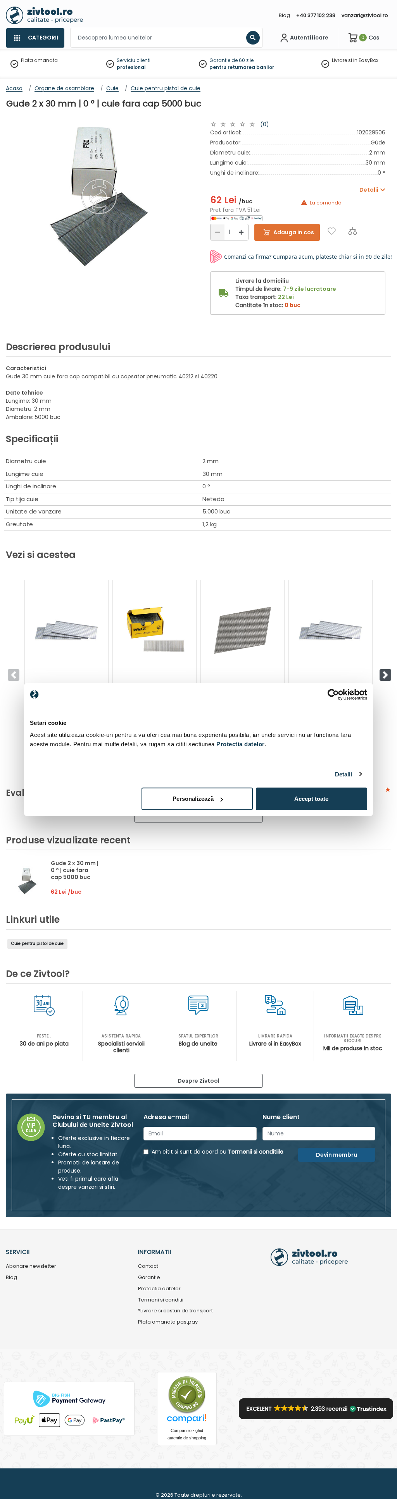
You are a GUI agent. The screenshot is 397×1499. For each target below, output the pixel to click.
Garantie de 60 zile (231, 60)
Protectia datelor (159, 1289)
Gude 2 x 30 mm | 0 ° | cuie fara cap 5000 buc (74, 870)
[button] (385, 675)
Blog (284, 15)
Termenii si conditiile (255, 1152)
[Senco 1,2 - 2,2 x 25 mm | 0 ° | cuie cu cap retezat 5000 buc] (330, 630)
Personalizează (193, 798)
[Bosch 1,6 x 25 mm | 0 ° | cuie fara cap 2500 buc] (242, 630)
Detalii (343, 774)
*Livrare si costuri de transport (175, 1311)
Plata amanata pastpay (168, 1322)
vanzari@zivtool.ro (365, 15)
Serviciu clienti (133, 60)
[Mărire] (241, 232)
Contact (148, 1266)
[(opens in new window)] (236, 218)
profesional (131, 67)
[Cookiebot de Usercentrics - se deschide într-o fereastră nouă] (333, 694)
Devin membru (336, 1155)
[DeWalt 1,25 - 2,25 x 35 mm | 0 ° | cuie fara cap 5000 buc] (154, 630)
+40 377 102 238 (315, 15)
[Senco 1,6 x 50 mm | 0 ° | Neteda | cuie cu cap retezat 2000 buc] (66, 630)
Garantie (149, 1277)
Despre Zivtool (198, 1081)
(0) (264, 124)
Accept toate (311, 798)
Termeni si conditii (160, 1300)
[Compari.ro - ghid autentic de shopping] (186, 1394)
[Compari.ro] (187, 1420)
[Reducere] (217, 232)
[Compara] (352, 231)
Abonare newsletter (31, 1266)
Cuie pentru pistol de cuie (37, 943)
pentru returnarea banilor (241, 67)
